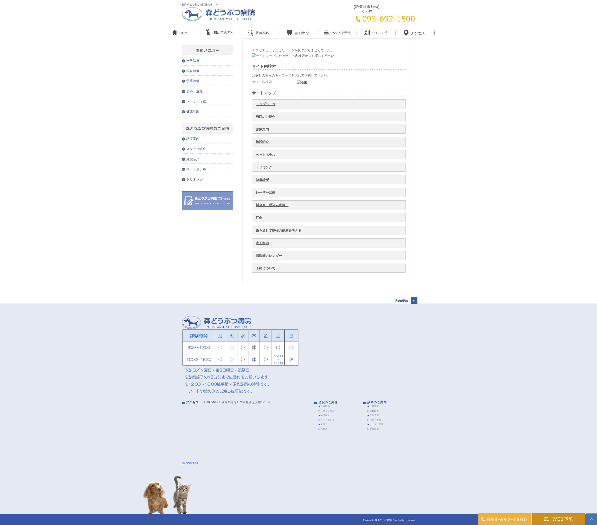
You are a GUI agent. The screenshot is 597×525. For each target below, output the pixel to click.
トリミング (264, 167)
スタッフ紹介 (196, 149)
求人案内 (262, 243)
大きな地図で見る (190, 463)
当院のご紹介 (265, 116)
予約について (265, 268)
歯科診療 (192, 71)
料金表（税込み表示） (272, 205)
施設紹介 (262, 142)
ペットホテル (265, 154)
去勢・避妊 (194, 91)
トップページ (265, 104)
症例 (259, 217)
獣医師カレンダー (269, 255)
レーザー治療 (265, 192)
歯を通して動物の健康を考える (279, 230)
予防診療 (192, 81)
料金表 (324, 429)
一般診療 (192, 61)
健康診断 (262, 180)
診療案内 (262, 129)
